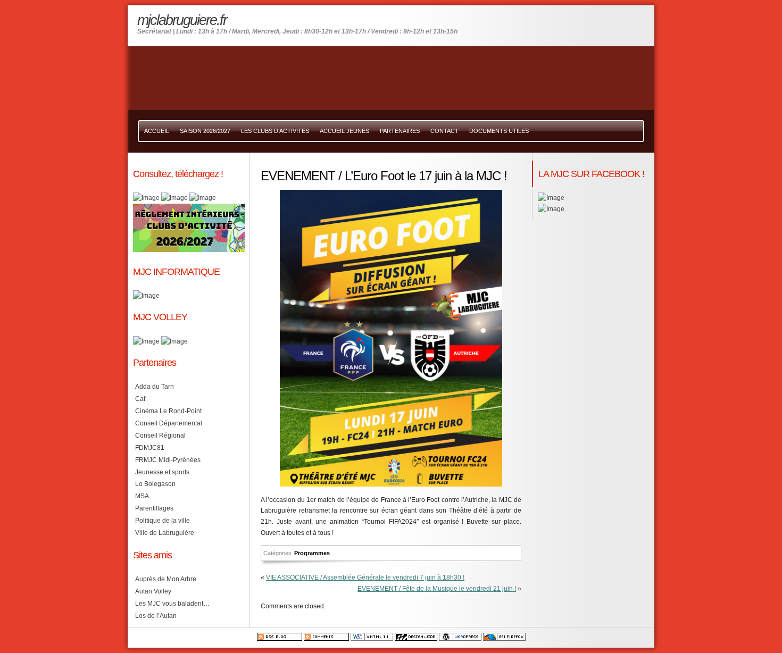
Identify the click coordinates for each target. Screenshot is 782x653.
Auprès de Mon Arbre (165, 579)
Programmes (312, 553)
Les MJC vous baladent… (172, 603)
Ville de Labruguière (164, 533)
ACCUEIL (156, 131)
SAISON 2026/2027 (205, 131)
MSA (142, 496)
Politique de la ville (162, 520)
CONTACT (444, 131)
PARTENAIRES (400, 131)
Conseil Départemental (168, 423)
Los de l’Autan (156, 615)
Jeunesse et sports (162, 472)
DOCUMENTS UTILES (499, 131)
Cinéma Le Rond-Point (168, 411)
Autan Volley (153, 591)
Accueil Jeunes (344, 131)
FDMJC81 (149, 447)
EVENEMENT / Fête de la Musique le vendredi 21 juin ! (436, 588)
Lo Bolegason (155, 484)
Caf (140, 399)
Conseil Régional (160, 435)
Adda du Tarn (154, 386)
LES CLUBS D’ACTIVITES (275, 131)
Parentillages (154, 508)
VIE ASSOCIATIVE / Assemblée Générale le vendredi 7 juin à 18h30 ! (365, 577)
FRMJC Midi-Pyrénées (168, 460)
